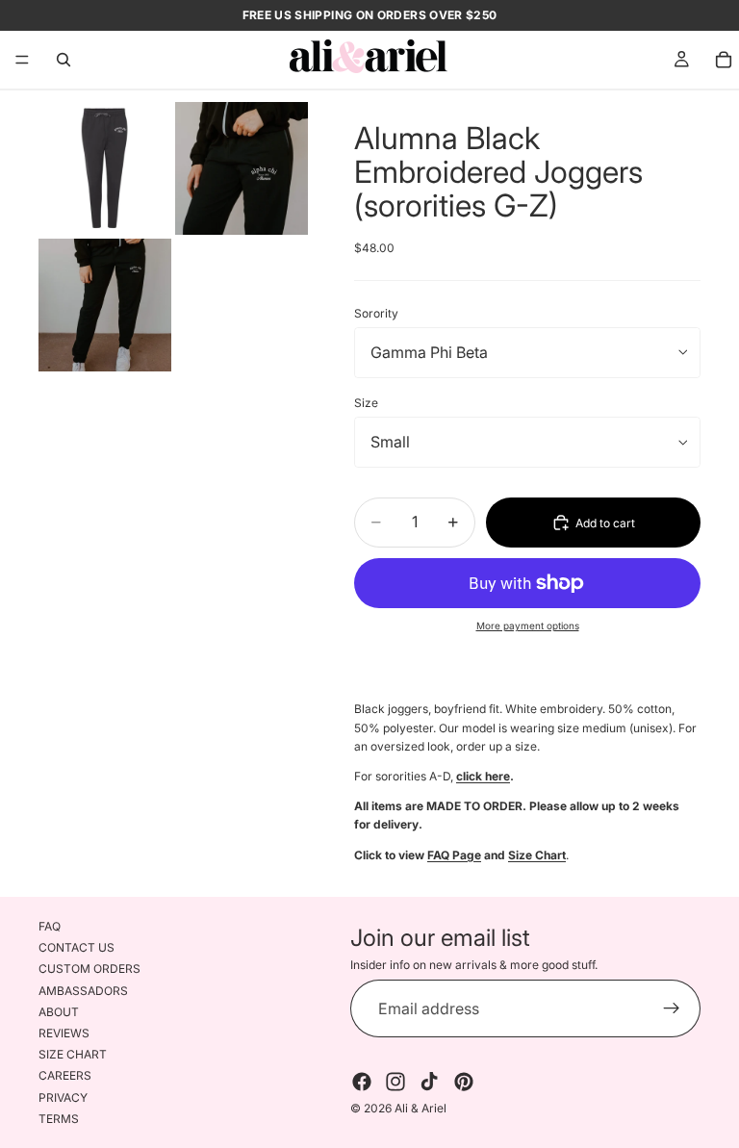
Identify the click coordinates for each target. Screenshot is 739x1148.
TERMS (58, 1118)
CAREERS (64, 1075)
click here (483, 776)
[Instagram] (395, 1082)
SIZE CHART (72, 1054)
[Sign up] (671, 1009)
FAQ (49, 926)
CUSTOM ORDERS (89, 969)
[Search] (63, 59)
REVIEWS (63, 1033)
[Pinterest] (463, 1082)
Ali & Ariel (420, 1109)
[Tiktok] (429, 1082)
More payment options (527, 625)
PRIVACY (63, 1097)
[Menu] (22, 60)
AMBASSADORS (83, 990)
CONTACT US (76, 947)
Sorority (376, 313)
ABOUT (58, 1012)
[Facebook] (361, 1082)
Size (366, 402)
